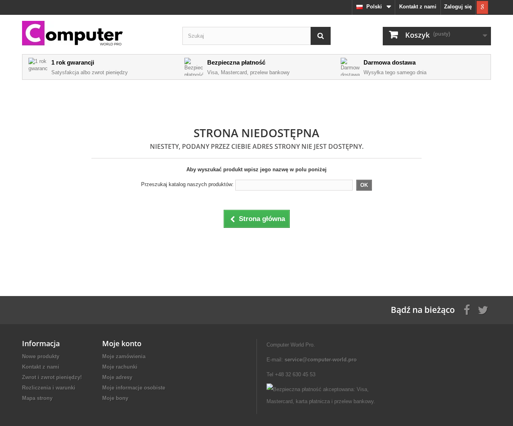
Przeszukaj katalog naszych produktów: (187, 184)
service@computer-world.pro (321, 360)
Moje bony (115, 398)
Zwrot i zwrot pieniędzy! (52, 377)
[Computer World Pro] (96, 34)
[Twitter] (483, 309)
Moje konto (121, 343)
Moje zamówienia (123, 356)
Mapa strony (37, 398)
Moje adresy (117, 377)
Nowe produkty (40, 356)
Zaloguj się (458, 7)
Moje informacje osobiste (133, 388)
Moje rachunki (119, 367)
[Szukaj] (321, 36)
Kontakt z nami (417, 7)
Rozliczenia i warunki (48, 388)
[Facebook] (467, 309)
